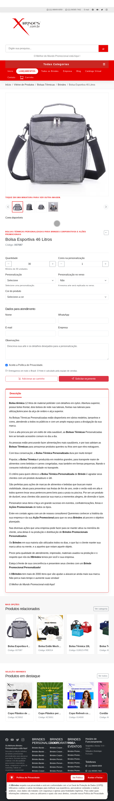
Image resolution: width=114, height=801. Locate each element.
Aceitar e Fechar (95, 777)
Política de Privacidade (94, 793)
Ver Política (78, 777)
